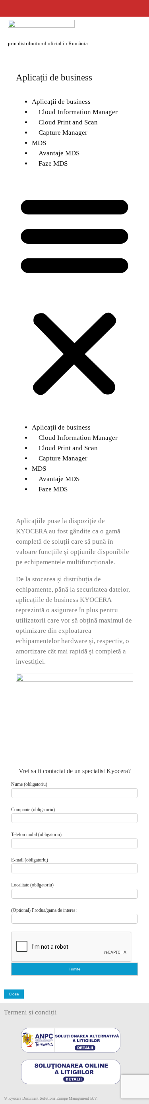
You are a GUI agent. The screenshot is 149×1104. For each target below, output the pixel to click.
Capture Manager (59, 132)
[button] (74, 296)
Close (14, 994)
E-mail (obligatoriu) (29, 860)
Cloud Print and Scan (65, 122)
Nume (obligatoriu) (29, 784)
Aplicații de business (61, 101)
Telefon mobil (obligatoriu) (36, 834)
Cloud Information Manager (75, 112)
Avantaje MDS (55, 153)
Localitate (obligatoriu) (32, 885)
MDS (39, 143)
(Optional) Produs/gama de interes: (44, 910)
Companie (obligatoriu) (33, 809)
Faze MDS (50, 163)
